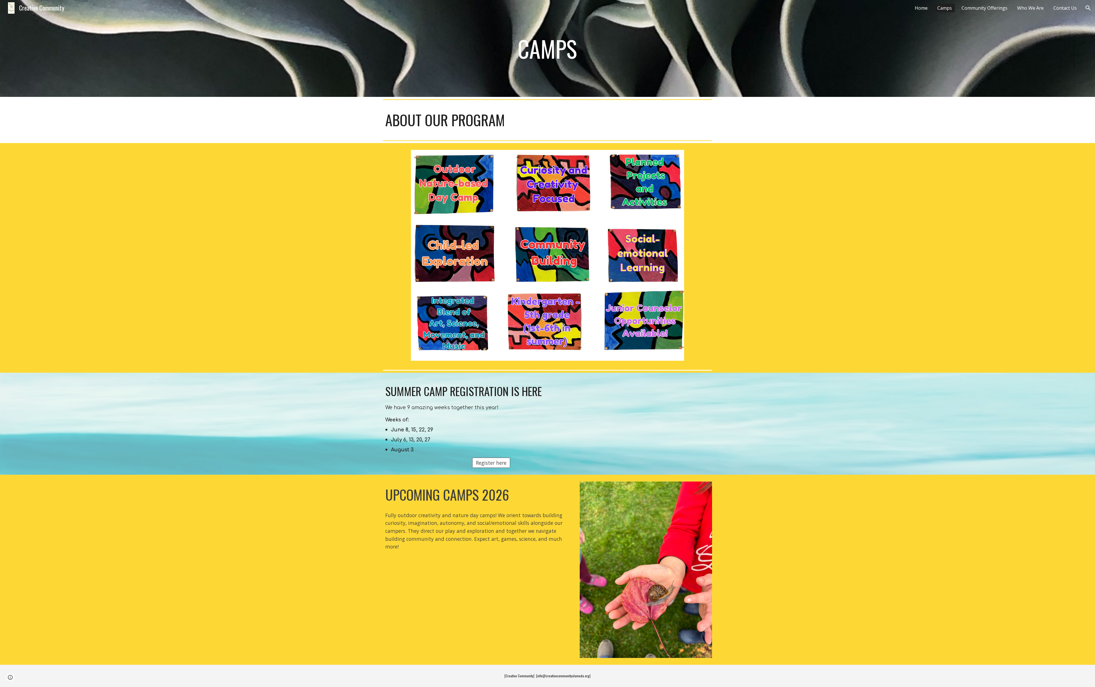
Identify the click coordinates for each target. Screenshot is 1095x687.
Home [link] (921, 8)
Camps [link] (944, 8)
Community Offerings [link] (984, 8)
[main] (547, 48)
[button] (1088, 8)
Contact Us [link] (1065, 8)
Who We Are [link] (1030, 8)
